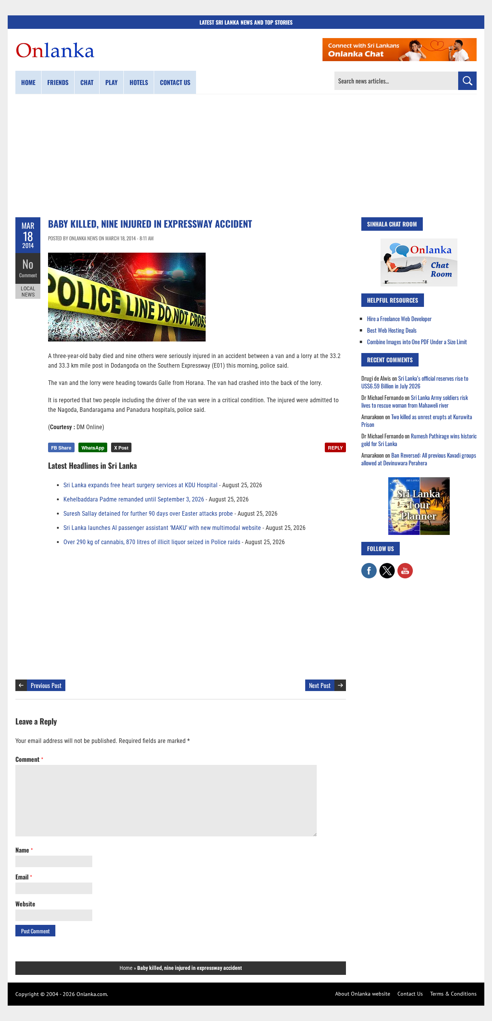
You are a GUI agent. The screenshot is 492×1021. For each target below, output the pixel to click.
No (27, 263)
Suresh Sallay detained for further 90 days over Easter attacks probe (148, 513)
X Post (121, 447)
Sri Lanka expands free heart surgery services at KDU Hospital (140, 485)
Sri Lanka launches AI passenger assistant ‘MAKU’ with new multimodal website (162, 527)
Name (24, 849)
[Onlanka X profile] (387, 567)
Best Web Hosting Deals (392, 330)
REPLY (335, 447)
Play (111, 82)
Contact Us (410, 993)
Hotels (139, 82)
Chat (86, 82)
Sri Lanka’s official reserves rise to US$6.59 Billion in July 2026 (414, 382)
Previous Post (46, 685)
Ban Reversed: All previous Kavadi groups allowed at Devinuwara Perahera (418, 459)
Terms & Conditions (453, 993)
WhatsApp (92, 447)
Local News (28, 291)
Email (23, 876)
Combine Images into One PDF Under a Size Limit (417, 341)
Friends (57, 82)
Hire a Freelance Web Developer (399, 318)
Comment (28, 275)
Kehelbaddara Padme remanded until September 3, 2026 (133, 499)
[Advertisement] (246, 156)
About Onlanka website (362, 993)
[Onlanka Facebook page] (369, 567)
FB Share (61, 447)
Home (28, 82)
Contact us (175, 82)
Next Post (320, 685)
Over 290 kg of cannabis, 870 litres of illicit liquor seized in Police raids (151, 542)
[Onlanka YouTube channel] (405, 567)
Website (25, 903)
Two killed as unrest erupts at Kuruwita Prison (416, 420)
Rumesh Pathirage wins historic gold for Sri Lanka (419, 439)
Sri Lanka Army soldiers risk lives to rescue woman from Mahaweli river (414, 401)
